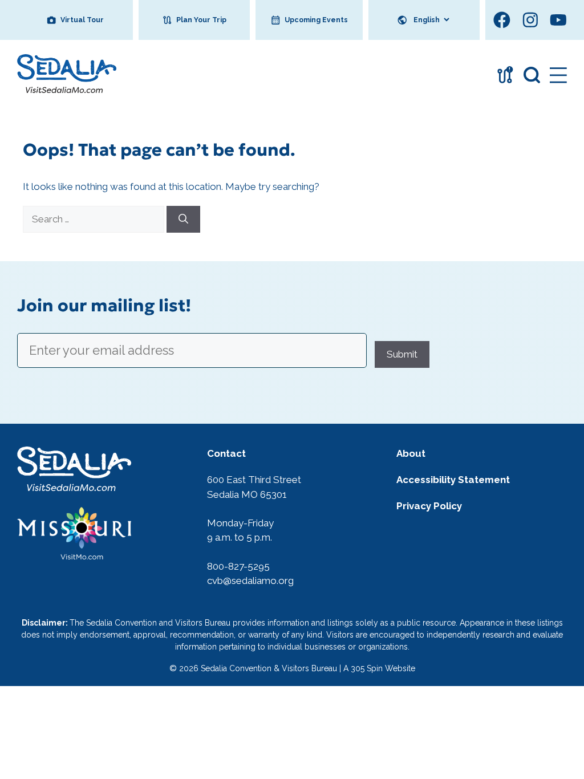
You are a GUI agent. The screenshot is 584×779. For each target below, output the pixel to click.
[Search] (183, 219)
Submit (402, 354)
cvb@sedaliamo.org (250, 580)
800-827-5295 (238, 566)
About (410, 453)
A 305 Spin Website (379, 668)
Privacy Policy (429, 506)
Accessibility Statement (453, 479)
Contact (226, 453)
